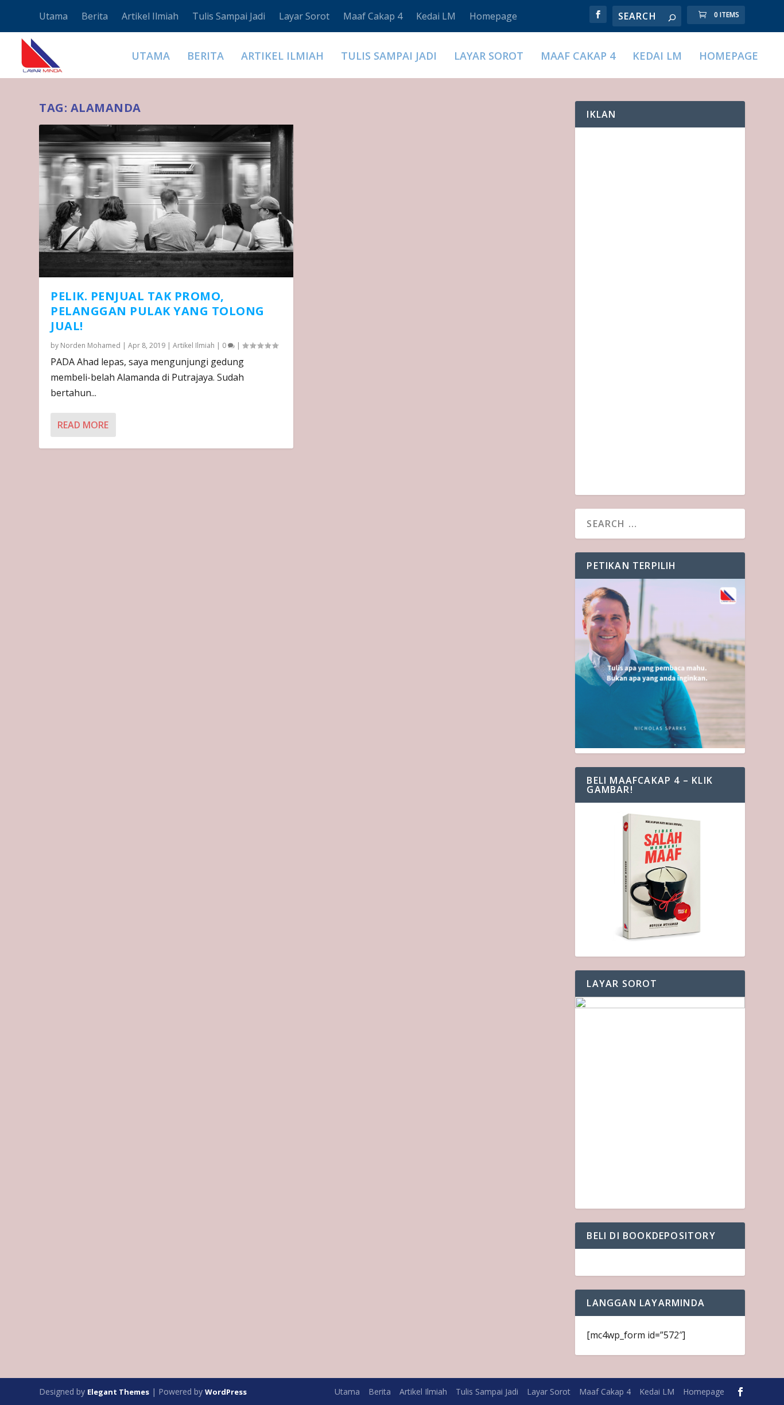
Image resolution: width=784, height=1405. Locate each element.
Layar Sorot (304, 16)
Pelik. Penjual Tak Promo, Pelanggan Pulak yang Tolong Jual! (158, 311)
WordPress (226, 1392)
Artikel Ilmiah (150, 16)
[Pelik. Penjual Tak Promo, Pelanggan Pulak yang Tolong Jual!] (166, 201)
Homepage (493, 16)
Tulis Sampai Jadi (228, 16)
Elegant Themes (118, 1392)
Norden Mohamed (90, 345)
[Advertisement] (660, 311)
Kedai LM (436, 16)
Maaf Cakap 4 (372, 16)
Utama (53, 16)
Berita (94, 16)
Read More (82, 425)
